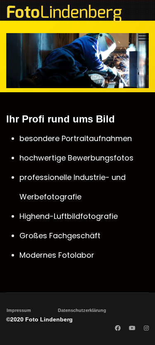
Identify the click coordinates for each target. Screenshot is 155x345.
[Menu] (143, 37)
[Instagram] (146, 328)
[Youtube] (132, 328)
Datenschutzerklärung (82, 310)
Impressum (19, 310)
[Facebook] (118, 328)
